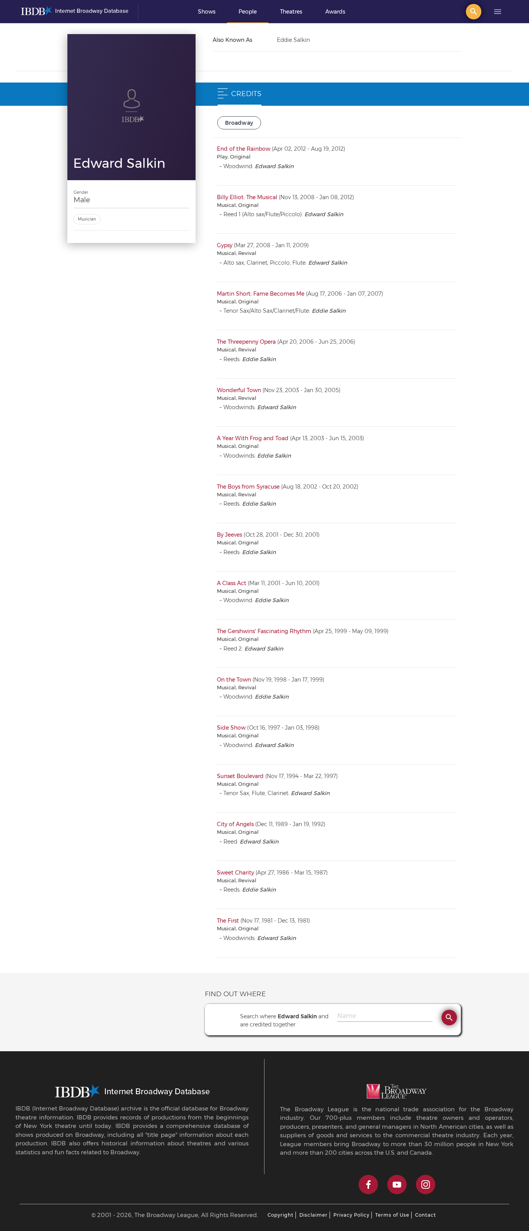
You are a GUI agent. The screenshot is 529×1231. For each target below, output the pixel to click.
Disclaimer (313, 1215)
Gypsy (224, 245)
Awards (335, 11)
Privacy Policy (351, 1215)
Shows (206, 11)
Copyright (281, 1215)
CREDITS (246, 94)
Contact (425, 1215)
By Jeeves (229, 534)
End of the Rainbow (243, 148)
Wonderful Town (239, 390)
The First (228, 920)
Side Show (231, 727)
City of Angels (235, 824)
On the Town (234, 679)
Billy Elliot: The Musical (247, 197)
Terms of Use (392, 1215)
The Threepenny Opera (246, 341)
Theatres (291, 11)
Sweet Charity (235, 872)
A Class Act (231, 583)
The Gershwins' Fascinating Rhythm (264, 631)
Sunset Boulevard (240, 776)
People (248, 11)
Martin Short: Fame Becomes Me (260, 293)
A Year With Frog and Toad (253, 438)
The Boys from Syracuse (248, 486)
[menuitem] (206, 11)
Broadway (239, 122)
